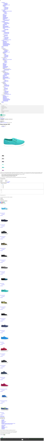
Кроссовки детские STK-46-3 (3, 400)
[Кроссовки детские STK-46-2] (4, 388)
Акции (2, 46)
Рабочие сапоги (5, 42)
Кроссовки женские (6, 32)
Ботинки (4, 70)
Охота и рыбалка (5, 58)
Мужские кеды (6, 34)
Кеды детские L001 (2, 330)
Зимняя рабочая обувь (5, 45)
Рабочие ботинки (5, 97)
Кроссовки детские (6, 33)
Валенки (4, 78)
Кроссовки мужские (6, 85)
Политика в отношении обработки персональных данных (8, 423)
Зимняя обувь (4, 5)
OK (22, 439)
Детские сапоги (5, 24)
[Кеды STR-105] (4, 341)
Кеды (5, 87)
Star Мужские (6, 3)
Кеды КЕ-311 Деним (2, 377)
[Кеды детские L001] (4, 329)
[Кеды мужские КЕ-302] (4, 247)
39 (3, 186)
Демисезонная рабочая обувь (6, 44)
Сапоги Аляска (6, 55)
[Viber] (2, 202)
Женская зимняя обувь (5, 26)
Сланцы (4, 36)
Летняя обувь (3, 428)
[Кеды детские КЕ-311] (4, 353)
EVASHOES (3, 126)
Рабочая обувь (4, 41)
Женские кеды (6, 89)
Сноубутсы (4, 30)
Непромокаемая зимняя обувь (6, 27)
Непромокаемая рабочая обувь (6, 99)
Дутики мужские (6, 29)
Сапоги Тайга (6, 9)
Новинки (3, 102)
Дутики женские (6, 80)
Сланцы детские (6, 38)
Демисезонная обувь (5, 17)
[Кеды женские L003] (3, 162)
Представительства (4, 106)
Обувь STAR (3, 2)
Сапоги (4, 10)
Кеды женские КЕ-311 (2, 236)
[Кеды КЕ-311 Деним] (4, 376)
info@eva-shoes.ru (2, 118)
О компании (3, 105)
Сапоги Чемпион (6, 7)
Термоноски (5, 13)
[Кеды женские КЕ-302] (4, 306)
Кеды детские (6, 35)
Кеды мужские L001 (2, 271)
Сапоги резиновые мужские (7, 39)
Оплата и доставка (4, 421)
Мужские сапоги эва (6, 73)
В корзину (2, 198)
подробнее (9, 181)
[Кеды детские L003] (4, 294)
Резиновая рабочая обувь (6, 43)
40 (3, 187)
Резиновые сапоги (6, 93)
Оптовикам (3, 420)
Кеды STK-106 (2, 412)
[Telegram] (4, 202)
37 (3, 185)
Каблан (5, 6)
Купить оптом (2, 199)
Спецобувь (3, 40)
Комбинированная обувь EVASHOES (7, 59)
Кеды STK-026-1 (2, 283)
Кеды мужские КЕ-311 (3, 365)
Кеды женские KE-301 (3, 318)
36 (3, 184)
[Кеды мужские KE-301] (4, 259)
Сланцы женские (6, 91)
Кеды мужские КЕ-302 (3, 248)
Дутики (4, 28)
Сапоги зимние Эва (5, 22)
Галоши (4, 25)
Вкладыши (5, 12)
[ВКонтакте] (0, 202)
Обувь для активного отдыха (6, 19)
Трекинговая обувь (6, 20)
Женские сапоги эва (6, 23)
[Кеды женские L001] (4, 212)
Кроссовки (4, 31)
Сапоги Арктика (6, 8)
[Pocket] (1, 202)
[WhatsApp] (3, 202)
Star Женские (5, 4)
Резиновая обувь (5, 18)
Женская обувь (4, 15)
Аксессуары (4, 11)
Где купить (3, 422)
